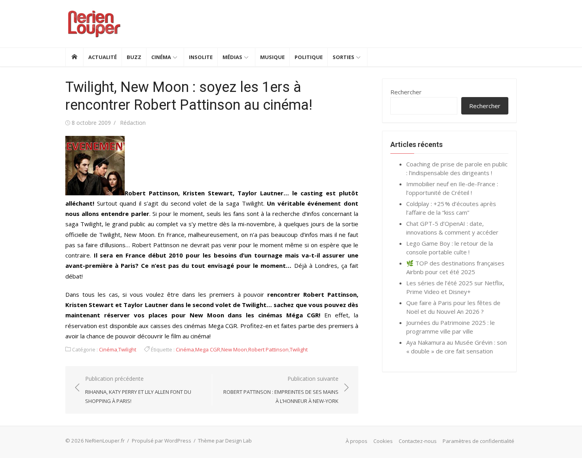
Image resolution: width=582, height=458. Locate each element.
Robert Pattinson (268, 349)
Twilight (127, 349)
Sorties (343, 57)
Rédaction (133, 122)
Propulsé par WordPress (161, 440)
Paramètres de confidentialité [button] (478, 441)
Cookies (383, 441)
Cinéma (161, 57)
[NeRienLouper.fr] (74, 57)
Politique (309, 57)
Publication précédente (138, 390)
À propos (356, 441)
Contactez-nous (418, 441)
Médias (232, 57)
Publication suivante (281, 390)
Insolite (201, 57)
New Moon (234, 349)
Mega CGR (207, 349)
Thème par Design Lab (225, 440)
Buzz (134, 57)
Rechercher (406, 92)
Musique (272, 57)
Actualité (102, 57)
